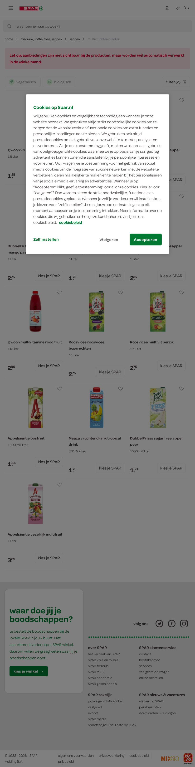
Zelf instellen (46, 239)
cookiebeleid (70, 222)
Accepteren (145, 239)
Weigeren (108, 239)
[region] (97, 174)
